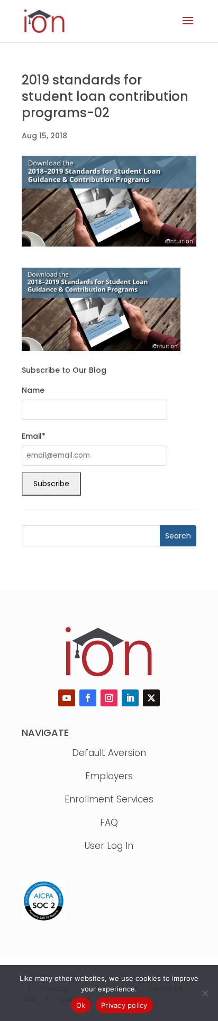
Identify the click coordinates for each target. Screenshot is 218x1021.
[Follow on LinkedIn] (130, 697)
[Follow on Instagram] (109, 697)
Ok (81, 1005)
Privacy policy (124, 1005)
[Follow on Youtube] (66, 697)
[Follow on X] (151, 697)
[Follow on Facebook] (87, 697)
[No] (204, 993)
